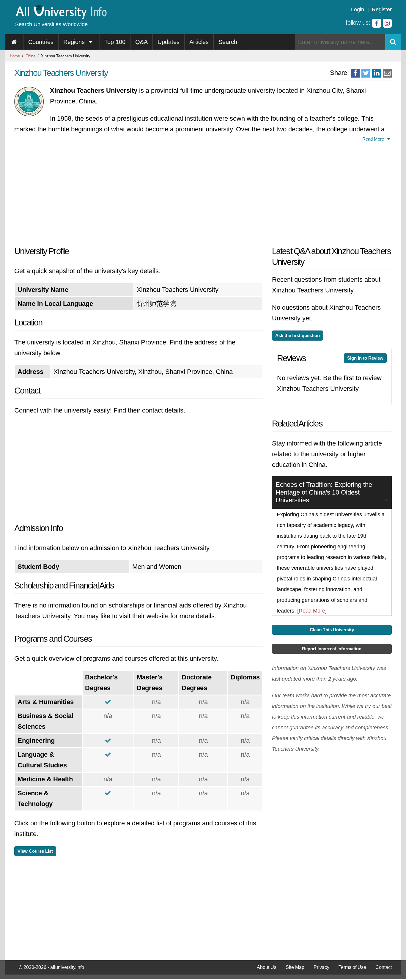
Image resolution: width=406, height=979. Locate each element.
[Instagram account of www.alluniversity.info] (387, 23)
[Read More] (312, 611)
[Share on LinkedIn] (376, 73)
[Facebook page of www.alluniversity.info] (376, 23)
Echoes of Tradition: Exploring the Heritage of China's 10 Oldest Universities (324, 492)
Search (227, 42)
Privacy (321, 967)
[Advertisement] (138, 192)
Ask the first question (297, 335)
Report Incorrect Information (331, 648)
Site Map (295, 967)
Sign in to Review (365, 358)
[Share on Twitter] (365, 73)
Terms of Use (352, 967)
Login (357, 9)
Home (15, 56)
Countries (40, 42)
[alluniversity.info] (60, 17)
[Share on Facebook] (355, 73)
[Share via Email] (387, 73)
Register (382, 9)
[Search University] (393, 42)
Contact (383, 967)
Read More (373, 138)
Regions (74, 42)
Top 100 (114, 42)
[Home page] (14, 42)
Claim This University (332, 629)
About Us (266, 967)
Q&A (141, 42)
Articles (199, 42)
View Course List (35, 851)
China (30, 56)
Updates (169, 42)
